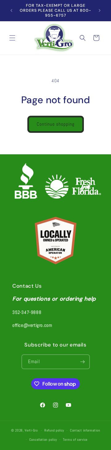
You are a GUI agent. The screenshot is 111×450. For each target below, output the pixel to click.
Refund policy (54, 430)
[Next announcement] (99, 10)
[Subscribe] (82, 362)
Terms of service (75, 439)
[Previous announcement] (11, 10)
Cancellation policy (43, 439)
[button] (12, 38)
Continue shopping (56, 124)
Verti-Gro (31, 430)
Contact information (85, 430)
